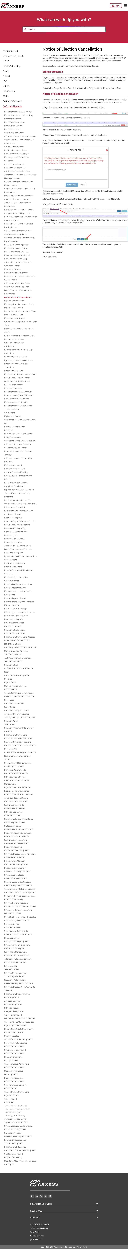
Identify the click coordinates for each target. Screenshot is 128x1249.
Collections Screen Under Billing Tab (20, 441)
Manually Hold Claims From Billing (19, 304)
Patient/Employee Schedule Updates (20, 906)
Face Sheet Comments (14, 805)
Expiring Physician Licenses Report (19, 490)
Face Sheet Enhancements (15, 840)
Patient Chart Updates (14, 1032)
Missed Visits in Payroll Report (17, 871)
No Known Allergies (12, 927)
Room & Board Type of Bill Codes (18, 395)
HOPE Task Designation (14, 122)
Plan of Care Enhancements (16, 773)
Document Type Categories (16, 577)
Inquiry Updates (11, 1060)
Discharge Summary (13, 119)
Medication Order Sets (14, 703)
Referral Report (11, 535)
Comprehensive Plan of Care (16, 1092)
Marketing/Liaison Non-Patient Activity (20, 647)
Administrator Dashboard (15, 1119)
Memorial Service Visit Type (16, 651)
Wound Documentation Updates (18, 1039)
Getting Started (10, 51)
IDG (5, 81)
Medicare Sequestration (14, 318)
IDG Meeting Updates (13, 385)
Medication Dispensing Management (20, 892)
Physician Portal (11, 721)
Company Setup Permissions (16, 1064)
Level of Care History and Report (18, 434)
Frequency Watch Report (15, 980)
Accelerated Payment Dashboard (18, 983)
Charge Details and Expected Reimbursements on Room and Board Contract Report (20, 216)
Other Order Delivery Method (17, 381)
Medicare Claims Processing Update (20, 1150)
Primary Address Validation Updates (20, 896)
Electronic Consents (13, 626)
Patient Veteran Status (14, 875)
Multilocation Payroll (13, 465)
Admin (6, 86)
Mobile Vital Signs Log (13, 371)
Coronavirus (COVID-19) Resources (19, 1022)
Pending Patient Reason (14, 563)
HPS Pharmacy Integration (15, 878)
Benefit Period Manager (14, 861)
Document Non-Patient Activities (18, 738)
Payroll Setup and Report (15, 1050)
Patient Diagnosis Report (15, 598)
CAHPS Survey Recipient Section (18, 231)
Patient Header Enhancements (17, 945)
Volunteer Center (11, 409)
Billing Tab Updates (12, 437)
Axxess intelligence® (13, 56)
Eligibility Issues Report (14, 948)
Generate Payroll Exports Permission (20, 521)
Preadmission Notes (13, 567)
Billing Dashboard (12, 938)
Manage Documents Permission (18, 591)
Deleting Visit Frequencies (15, 868)
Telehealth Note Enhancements (17, 959)
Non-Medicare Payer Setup (16, 259)
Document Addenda (13, 847)
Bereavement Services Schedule (18, 392)
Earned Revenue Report (14, 857)
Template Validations (13, 661)
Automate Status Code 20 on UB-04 (20, 136)
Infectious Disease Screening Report (20, 854)
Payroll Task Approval (13, 518)
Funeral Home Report (13, 308)
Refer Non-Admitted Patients (16, 836)
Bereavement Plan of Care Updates (19, 637)
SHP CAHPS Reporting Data (16, 532)
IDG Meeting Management (15, 952)
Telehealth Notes (11, 969)
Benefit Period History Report (17, 378)
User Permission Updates (15, 1085)
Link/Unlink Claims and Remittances (19, 1018)
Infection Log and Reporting (16, 903)
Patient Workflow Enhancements (18, 910)
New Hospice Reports (13, 553)
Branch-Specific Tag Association (18, 1136)
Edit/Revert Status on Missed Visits (19, 336)
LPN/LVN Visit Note (12, 644)
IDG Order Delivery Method (16, 483)
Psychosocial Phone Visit (15, 507)
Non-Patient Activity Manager (16, 154)
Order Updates (11, 1074)
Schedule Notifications (14, 343)
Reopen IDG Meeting (13, 1157)
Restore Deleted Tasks (14, 339)
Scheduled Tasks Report (14, 777)
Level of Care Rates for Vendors (18, 549)
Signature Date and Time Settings (18, 819)
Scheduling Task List (13, 654)
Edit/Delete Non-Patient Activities (18, 511)
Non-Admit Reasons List (14, 469)
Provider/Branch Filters (14, 623)
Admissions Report (12, 514)
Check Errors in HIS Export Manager (19, 889)
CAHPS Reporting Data (14, 766)
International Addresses (14, 808)
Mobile (6, 96)
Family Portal (10, 707)
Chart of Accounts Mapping (16, 472)
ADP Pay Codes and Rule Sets (17, 171)
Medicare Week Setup (13, 1071)
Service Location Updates (15, 234)
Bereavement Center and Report (18, 406)
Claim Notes (9, 413)
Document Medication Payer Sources (20, 374)
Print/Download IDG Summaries (18, 763)
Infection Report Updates (15, 973)
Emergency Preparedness (15, 1140)
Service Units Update (13, 1143)
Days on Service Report (14, 301)
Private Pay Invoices (12, 269)
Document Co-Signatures (15, 1129)
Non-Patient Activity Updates (16, 399)
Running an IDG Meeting (15, 1115)
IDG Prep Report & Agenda (16, 1106)
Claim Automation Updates (16, 864)
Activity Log (9, 346)
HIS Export (9, 430)
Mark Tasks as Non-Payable (16, 402)
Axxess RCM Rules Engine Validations (20, 752)
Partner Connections (13, 388)
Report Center (10, 1088)
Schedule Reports (12, 1008)
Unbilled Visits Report (13, 1154)
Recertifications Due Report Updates (20, 917)
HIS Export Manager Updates (17, 941)
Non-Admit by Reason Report (17, 920)
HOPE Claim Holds (12, 129)
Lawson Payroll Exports (14, 539)
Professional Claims (12, 826)
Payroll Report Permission (15, 1025)
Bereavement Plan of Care (15, 735)
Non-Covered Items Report (16, 273)
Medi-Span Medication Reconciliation (20, 1161)
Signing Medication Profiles (16, 1122)
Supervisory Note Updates (15, 1043)
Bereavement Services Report (17, 255)
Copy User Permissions (14, 486)
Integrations (9, 91)
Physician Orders (11, 1095)
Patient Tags (9, 595)
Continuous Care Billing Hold (16, 287)
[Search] (25, 29)
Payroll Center (10, 682)
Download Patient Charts (15, 770)
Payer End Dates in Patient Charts (19, 210)
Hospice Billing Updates (14, 633)
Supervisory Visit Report (14, 976)
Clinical (6, 76)
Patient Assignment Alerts (15, 588)
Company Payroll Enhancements (18, 885)
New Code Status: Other (14, 168)
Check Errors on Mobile (14, 164)
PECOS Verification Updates (16, 252)
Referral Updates (11, 1036)
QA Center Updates (12, 913)
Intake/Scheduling (11, 66)
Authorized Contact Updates (16, 714)
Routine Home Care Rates (15, 150)
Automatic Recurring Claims (16, 798)
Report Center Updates (14, 1046)
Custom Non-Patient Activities (17, 283)
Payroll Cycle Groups (13, 542)
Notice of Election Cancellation (18, 297)
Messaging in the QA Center (16, 843)
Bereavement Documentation (17, 994)
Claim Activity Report (13, 1015)
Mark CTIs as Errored (13, 126)
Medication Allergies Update (16, 710)
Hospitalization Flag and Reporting (19, 602)
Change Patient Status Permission (19, 693)
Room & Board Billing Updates (17, 882)
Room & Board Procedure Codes (18, 794)
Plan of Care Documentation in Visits (20, 311)
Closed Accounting (12, 815)
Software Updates (12, 106)
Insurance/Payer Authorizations (17, 742)
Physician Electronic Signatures (17, 787)
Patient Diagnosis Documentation (18, 1126)
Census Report (10, 1099)
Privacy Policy (82, 1247)
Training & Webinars (13, 101)
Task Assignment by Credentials (18, 658)
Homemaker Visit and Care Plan (18, 584)
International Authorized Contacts (19, 829)
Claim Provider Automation (16, 801)
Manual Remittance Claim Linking (18, 115)
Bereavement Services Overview (18, 112)
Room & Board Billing (13, 899)
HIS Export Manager (13, 1133)
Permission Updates (13, 1004)
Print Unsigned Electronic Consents (19, 612)
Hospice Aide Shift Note (14, 427)
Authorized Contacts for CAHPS (17, 546)
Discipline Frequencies (14, 1078)
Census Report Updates (14, 822)
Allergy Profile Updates (14, 1011)
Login (117, 5)
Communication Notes (14, 133)
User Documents (11, 581)
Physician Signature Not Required (18, 500)
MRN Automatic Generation (16, 616)
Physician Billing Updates (15, 630)
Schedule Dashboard (13, 812)
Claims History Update (14, 147)
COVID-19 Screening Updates (17, 850)
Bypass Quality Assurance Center (18, 360)
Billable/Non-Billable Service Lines (19, 1029)
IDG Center (9, 1102)
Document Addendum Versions (17, 833)
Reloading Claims (11, 997)
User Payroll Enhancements (16, 931)
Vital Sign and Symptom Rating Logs (19, 717)
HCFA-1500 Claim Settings (15, 609)
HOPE (6, 61)
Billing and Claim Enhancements (18, 934)
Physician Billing (11, 665)
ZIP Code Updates (12, 1001)
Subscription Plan (12, 924)
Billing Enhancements (13, 1057)
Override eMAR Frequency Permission (20, 504)
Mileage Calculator (12, 605)
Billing (6, 71)
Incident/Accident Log (13, 315)
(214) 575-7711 (36, 1239)
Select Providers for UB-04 (15, 357)
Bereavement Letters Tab (15, 1147)
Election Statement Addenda (16, 791)
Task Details (9, 724)
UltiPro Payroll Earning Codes (17, 640)
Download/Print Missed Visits (17, 955)
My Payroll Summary (13, 416)
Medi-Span (9, 1164)
